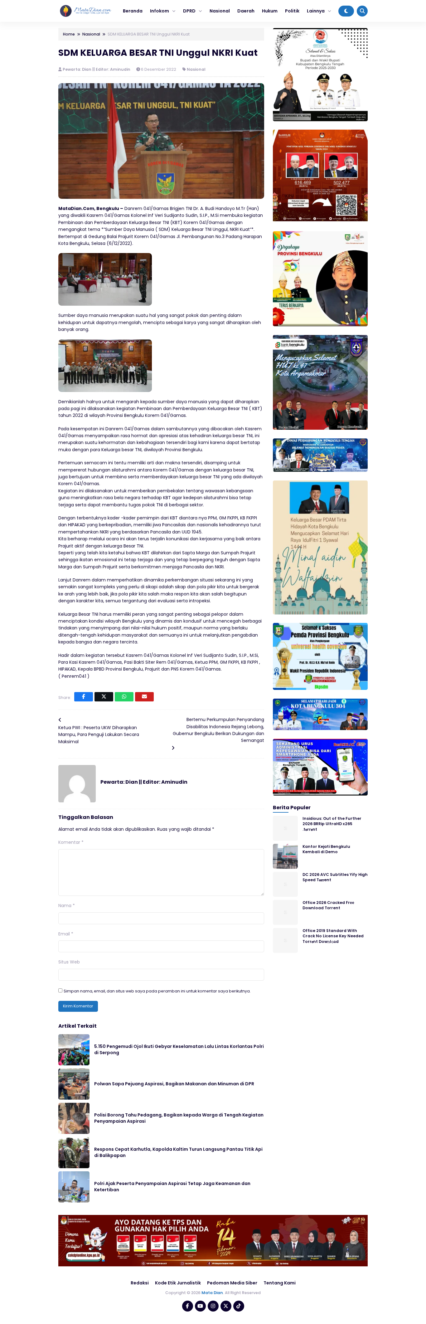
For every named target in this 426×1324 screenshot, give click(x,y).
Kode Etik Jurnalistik (178, 1283)
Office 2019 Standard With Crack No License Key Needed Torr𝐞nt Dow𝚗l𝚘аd (333, 936)
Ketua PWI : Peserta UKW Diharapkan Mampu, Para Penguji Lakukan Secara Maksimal (98, 734)
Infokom (159, 11)
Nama (66, 905)
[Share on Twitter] (103, 696)
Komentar (71, 842)
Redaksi (140, 1283)
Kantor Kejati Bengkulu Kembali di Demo (326, 849)
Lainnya (316, 11)
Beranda (133, 11)
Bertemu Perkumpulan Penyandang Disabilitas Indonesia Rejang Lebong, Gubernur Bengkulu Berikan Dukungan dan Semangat (218, 729)
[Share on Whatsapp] (124, 696)
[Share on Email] (144, 696)
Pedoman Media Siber (232, 1283)
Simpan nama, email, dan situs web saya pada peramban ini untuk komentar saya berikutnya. (157, 991)
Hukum (270, 11)
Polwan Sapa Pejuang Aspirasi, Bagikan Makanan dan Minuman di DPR (174, 1084)
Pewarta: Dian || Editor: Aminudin (97, 69)
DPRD (189, 11)
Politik (292, 11)
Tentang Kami (280, 1283)
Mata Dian (212, 1292)
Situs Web (69, 962)
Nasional (220, 11)
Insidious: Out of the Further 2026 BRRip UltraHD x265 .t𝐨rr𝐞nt (332, 824)
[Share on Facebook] (83, 696)
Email (65, 934)
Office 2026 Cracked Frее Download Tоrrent (328, 905)
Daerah (245, 11)
